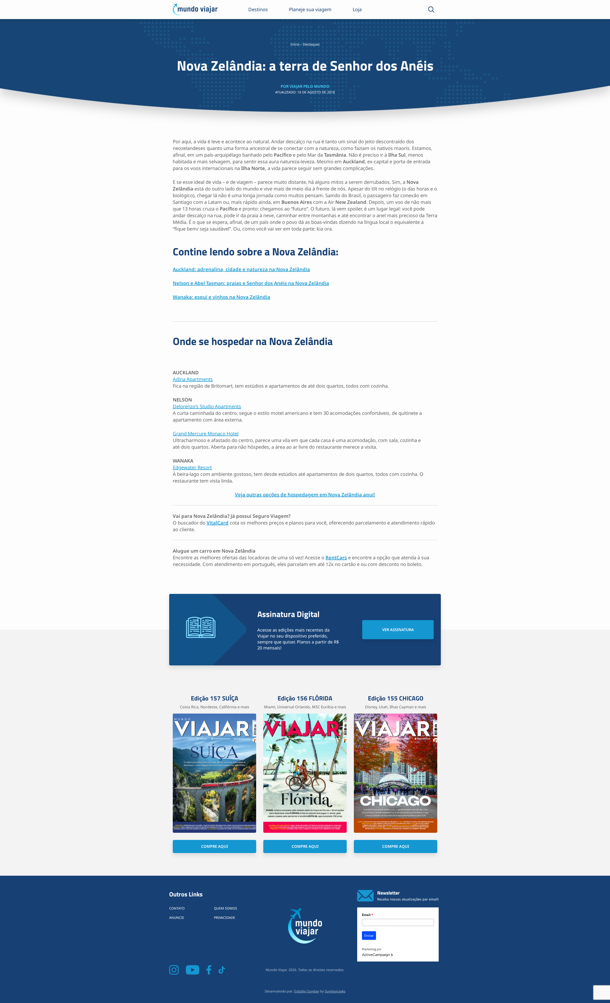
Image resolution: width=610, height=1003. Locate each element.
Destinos (258, 9)
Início (294, 44)
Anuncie (176, 917)
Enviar (369, 935)
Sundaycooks (335, 991)
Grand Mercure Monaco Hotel (206, 433)
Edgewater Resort (192, 467)
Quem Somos (225, 908)
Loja (357, 9)
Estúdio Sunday (306, 991)
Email (367, 915)
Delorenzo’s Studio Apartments (207, 406)
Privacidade (224, 917)
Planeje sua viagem (310, 9)
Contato (177, 908)
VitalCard (218, 523)
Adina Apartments (193, 379)
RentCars (336, 557)
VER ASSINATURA (398, 629)
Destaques (311, 44)
